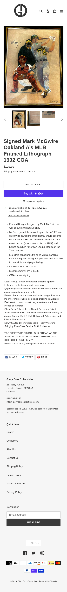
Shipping (8, 171)
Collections (12, 440)
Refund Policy (14, 475)
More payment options (33, 201)
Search (10, 432)
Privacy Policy (14, 492)
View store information (18, 215)
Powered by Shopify (48, 581)
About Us (11, 449)
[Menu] (61, 11)
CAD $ (32, 543)
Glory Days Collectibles (28, 581)
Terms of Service (16, 483)
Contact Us (13, 457)
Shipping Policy (15, 466)
